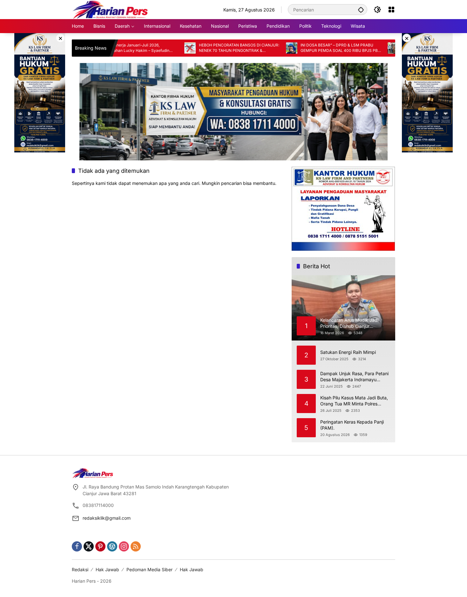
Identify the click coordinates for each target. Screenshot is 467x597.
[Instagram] (124, 546)
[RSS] (136, 546)
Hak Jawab (107, 569)
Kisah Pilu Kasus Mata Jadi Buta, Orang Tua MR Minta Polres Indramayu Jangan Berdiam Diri (354, 401)
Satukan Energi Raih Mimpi (348, 352)
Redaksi (80, 569)
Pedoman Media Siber (149, 569)
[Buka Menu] (391, 9)
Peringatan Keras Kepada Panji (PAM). (352, 425)
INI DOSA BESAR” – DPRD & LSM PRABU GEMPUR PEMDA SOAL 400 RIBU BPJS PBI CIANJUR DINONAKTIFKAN (317, 48)
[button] (361, 9)
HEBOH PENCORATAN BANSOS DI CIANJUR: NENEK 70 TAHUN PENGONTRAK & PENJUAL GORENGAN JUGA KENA (217, 48)
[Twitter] (89, 546)
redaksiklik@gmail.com (107, 518)
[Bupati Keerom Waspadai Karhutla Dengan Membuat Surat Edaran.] (371, 48)
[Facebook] (77, 546)
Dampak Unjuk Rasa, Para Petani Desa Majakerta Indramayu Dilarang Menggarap (354, 377)
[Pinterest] (100, 546)
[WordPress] (112, 546)
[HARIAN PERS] (110, 9)
